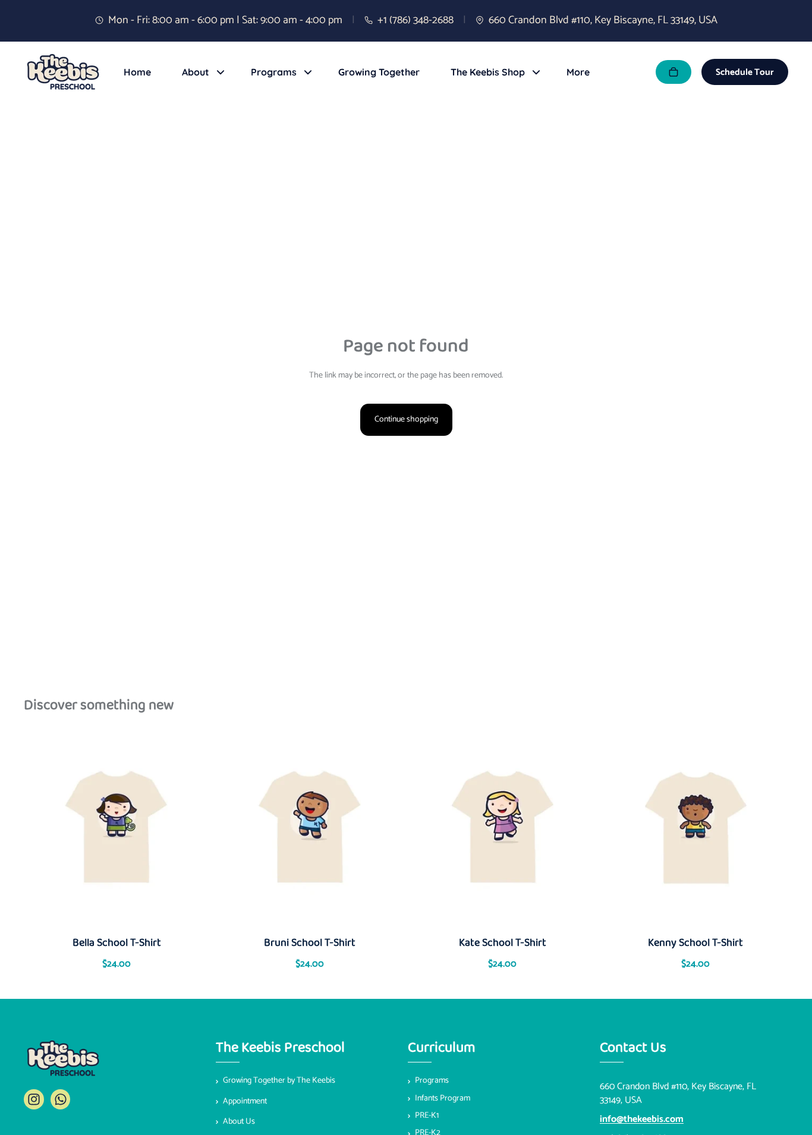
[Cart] (673, 72)
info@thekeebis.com (642, 1119)
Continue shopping (406, 419)
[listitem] (578, 72)
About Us (239, 1121)
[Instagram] (34, 1099)
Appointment (245, 1101)
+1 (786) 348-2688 (415, 20)
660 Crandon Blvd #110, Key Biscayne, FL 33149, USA (603, 20)
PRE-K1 (427, 1116)
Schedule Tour (745, 71)
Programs (432, 1080)
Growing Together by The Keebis (279, 1080)
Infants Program (442, 1098)
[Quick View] (73, 830)
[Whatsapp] (61, 1099)
